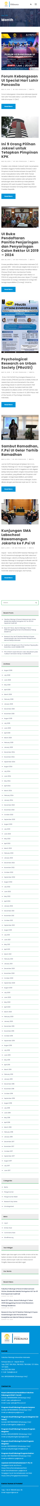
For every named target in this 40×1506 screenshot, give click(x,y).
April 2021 (7, 949)
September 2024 (9, 762)
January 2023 (8, 858)
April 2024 (7, 786)
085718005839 (12, 1456)
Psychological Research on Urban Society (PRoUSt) (18, 363)
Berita (31, 89)
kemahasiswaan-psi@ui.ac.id (16, 1471)
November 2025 (9, 714)
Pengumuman (9, 1192)
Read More (8, 106)
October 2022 (8, 872)
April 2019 (7, 1065)
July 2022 (7, 887)
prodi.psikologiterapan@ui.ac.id (17, 1437)
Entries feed (8, 1228)
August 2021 (8, 930)
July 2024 (7, 771)
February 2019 (8, 1074)
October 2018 (8, 1093)
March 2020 (8, 1012)
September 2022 (9, 877)
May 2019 (7, 1060)
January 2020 (8, 1021)
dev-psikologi (21, 89)
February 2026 (8, 699)
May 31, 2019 (5, 89)
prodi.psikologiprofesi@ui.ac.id (17, 1449)
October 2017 (8, 1151)
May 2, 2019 (5, 548)
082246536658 (12, 1434)
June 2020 (7, 997)
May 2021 (7, 944)
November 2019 (9, 1031)
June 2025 (7, 728)
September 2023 (9, 819)
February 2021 (8, 959)
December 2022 (9, 863)
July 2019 (7, 1050)
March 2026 (8, 694)
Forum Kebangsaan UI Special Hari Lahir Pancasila (19, 80)
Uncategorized (9, 1206)
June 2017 (7, 1170)
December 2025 (9, 709)
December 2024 (9, 752)
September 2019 (9, 1041)
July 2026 (7, 675)
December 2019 (9, 1026)
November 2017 (9, 1146)
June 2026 (7, 680)
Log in (6, 1223)
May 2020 (7, 1002)
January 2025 (8, 747)
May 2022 (7, 896)
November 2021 (9, 916)
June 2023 (7, 834)
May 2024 (7, 781)
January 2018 (8, 1137)
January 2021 (8, 964)
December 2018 (9, 1084)
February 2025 (8, 742)
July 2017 (7, 1166)
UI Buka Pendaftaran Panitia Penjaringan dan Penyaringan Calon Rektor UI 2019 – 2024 (20, 244)
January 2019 (8, 1079)
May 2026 (7, 685)
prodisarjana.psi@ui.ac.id (15, 1412)
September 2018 (9, 1098)
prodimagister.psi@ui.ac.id (15, 1425)
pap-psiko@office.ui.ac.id (16, 1403)
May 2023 (7, 839)
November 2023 (9, 810)
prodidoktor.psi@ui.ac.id (14, 1458)
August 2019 (8, 1045)
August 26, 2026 (7, 1296)
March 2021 (7, 954)
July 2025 (7, 723)
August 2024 (8, 766)
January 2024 (8, 800)
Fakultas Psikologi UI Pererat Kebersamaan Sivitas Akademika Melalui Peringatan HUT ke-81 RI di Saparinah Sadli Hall (20, 621)
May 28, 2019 (6, 161)
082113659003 (12, 1446)
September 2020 (9, 983)
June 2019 (7, 1055)
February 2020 (8, 1017)
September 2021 (9, 925)
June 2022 (7, 891)
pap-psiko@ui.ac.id (14, 1400)
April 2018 (7, 1122)
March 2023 (8, 848)
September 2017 (9, 1156)
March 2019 (7, 1069)
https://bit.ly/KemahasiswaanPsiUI (14, 1468)
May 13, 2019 (5, 372)
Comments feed (9, 1233)
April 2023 (7, 843)
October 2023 (8, 815)
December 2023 (9, 805)
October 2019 (8, 1036)
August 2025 (8, 718)
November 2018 (9, 1089)
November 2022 (9, 867)
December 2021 (9, 911)
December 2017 (9, 1142)
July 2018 (7, 1108)
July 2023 (7, 829)
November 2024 (9, 757)
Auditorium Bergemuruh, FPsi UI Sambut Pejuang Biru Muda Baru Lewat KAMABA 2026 (21, 646)
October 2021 (8, 920)
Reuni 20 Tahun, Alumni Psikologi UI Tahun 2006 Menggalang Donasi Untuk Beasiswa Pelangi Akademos (20, 630)
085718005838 (12, 1422)
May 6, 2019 (5, 459)
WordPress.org (8, 1237)
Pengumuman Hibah (11, 1197)
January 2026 (8, 704)
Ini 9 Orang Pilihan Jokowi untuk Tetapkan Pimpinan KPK (19, 150)
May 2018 (7, 1117)
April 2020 (7, 1007)
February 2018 (8, 1132)
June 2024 (7, 776)
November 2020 (9, 973)
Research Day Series (10, 1201)
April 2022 (7, 901)
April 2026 (7, 690)
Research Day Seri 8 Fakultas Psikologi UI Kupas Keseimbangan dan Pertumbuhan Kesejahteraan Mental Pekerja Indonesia (20, 638)
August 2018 (8, 1103)
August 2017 (8, 1161)
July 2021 (7, 935)
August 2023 (8, 824)
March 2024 (8, 791)
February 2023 (8, 853)
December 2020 (9, 968)
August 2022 (8, 882)
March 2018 (7, 1127)
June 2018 (7, 1113)
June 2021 (7, 940)
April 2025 (7, 733)
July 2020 (7, 992)
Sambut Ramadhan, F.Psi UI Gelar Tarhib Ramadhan (20, 450)
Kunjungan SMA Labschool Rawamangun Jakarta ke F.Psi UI (18, 537)
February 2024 (8, 795)
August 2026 (8, 670)
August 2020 (8, 988)
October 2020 (8, 978)
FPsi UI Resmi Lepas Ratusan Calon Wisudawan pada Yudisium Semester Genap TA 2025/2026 (21, 653)
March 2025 (8, 738)
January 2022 (8, 906)
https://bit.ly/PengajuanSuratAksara (14, 1476)
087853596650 (12, 1410)
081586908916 (12, 1398)
